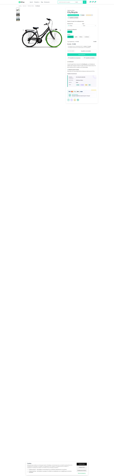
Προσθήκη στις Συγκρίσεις (75, 57)
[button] (79, 2)
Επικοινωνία (46, 2)
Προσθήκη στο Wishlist (90, 57)
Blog (42, 2)
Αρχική (31, 2)
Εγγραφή (89, 46)
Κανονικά (24, 5)
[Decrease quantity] (69, 51)
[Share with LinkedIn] (75, 100)
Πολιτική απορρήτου (82, 473)
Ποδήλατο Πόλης (31, 5)
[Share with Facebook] (68, 100)
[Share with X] (71, 100)
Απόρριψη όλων (82, 467)
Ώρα (83, 23)
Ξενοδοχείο (87, 36)
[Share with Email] (78, 100)
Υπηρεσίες (36, 2)
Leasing (20, 5)
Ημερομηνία (70, 23)
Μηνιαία (69, 31)
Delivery (80, 36)
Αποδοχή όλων (82, 464)
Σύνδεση (85, 46)
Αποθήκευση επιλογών (81, 470)
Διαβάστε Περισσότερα (72, 73)
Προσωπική (70, 36)
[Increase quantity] (73, 51)
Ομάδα (76, 36)
